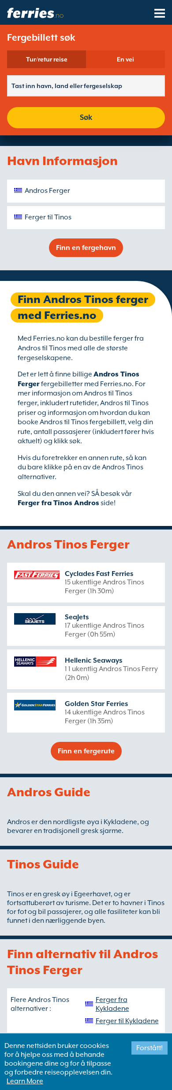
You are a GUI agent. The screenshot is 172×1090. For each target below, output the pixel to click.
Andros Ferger (47, 191)
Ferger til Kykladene (127, 1021)
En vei (125, 59)
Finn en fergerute (86, 751)
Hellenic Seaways (93, 660)
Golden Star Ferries (96, 704)
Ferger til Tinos (48, 217)
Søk (86, 117)
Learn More (25, 1081)
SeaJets (77, 617)
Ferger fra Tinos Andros (58, 503)
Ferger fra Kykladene (112, 1004)
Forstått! (149, 1048)
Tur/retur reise (46, 59)
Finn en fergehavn (86, 248)
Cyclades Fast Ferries (99, 574)
